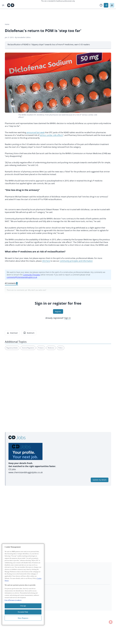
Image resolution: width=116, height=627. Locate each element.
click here (46, 261)
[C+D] (10, 5)
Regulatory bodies (12, 348)
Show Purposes (23, 618)
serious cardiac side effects (51, 135)
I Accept (23, 606)
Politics (60, 348)
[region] (23, 584)
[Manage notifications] (110, 622)
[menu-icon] (3, 5)
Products (41, 348)
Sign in (67, 318)
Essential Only (23, 612)
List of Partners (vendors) (13, 600)
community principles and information (76, 261)
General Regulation (28, 348)
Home (7, 24)
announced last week (36, 132)
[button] (101, 5)
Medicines (51, 348)
